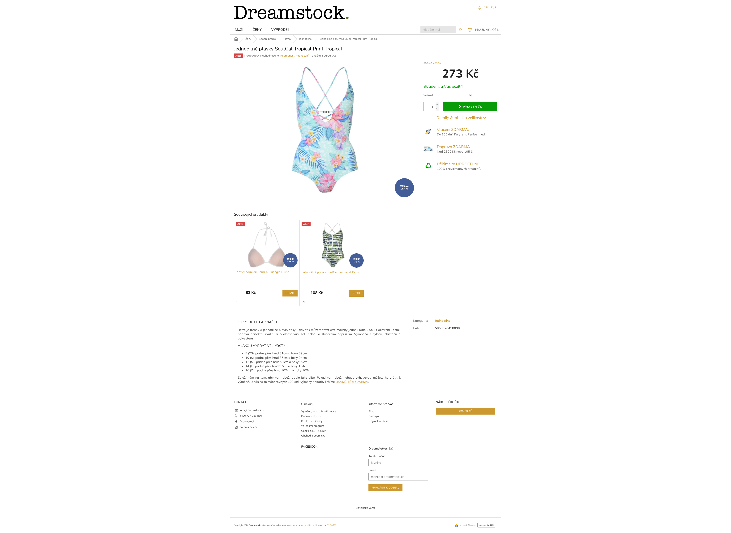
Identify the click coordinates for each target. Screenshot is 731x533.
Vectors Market (308, 525)
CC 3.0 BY (331, 525)
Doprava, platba (310, 416)
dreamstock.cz (248, 427)
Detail (290, 293)
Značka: (324, 55)
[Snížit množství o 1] (437, 109)
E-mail (372, 470)
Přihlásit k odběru (385, 487)
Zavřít (444, 182)
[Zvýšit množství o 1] (437, 104)
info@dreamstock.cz (252, 410)
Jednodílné (442, 320)
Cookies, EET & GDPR (314, 431)
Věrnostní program (312, 426)
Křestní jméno (376, 456)
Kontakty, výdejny (311, 421)
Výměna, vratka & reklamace (318, 411)
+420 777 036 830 (251, 415)
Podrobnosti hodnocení (294, 55)
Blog (371, 411)
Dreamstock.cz (249, 421)
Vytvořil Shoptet (467, 525)
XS (303, 302)
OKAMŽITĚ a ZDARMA (352, 382)
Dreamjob (374, 416)
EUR (493, 7)
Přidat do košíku (472, 107)
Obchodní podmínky (313, 435)
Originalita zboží (378, 421)
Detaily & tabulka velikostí (459, 117)
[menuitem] (239, 30)
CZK (486, 7)
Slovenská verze (366, 508)
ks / (465, 411)
